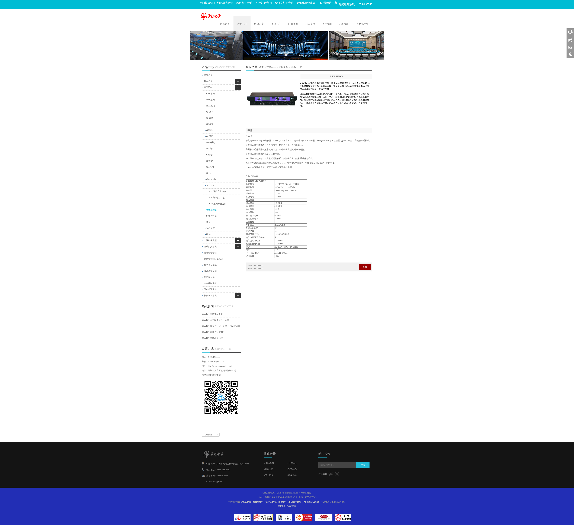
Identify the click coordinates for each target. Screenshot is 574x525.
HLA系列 (210, 106)
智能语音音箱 (210, 253)
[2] (287, 45)
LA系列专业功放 (217, 198)
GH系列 (209, 112)
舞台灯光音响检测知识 (212, 338)
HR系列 (209, 149)
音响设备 (283, 67)
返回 (365, 267)
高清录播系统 (210, 271)
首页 (261, 67)
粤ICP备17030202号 (287, 506)
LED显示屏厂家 (327, 2)
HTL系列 (210, 100)
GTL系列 (210, 93)
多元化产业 (362, 24)
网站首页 (225, 24)
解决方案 (259, 24)
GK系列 (209, 173)
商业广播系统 (210, 246)
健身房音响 (270, 502)
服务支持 (310, 24)
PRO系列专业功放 (217, 191)
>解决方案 (268, 469)
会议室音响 (245, 502)
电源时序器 (211, 216)
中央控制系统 (210, 283)
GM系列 (210, 167)
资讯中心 (276, 24)
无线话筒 (210, 228)
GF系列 (209, 118)
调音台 (209, 222)
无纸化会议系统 (306, 2)
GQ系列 (209, 136)
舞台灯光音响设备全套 (212, 314)
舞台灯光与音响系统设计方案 (215, 320)
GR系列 (209, 130)
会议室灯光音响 (284, 2)
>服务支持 (292, 475)
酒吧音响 (282, 502)
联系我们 (344, 24)
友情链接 (208, 435)
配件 (208, 234)
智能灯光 (208, 75)
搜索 (363, 465)
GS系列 (209, 124)
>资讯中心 (292, 469)
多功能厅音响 (294, 502)
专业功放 (210, 185)
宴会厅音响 (258, 502)
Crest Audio (211, 179)
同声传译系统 (210, 289)
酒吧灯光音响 (225, 2)
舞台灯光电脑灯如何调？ (213, 332)
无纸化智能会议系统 (213, 259)
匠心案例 (293, 24)
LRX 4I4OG (258, 268)
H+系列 (209, 161)
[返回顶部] (570, 55)
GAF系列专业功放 (217, 204)
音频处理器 (297, 67)
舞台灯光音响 (244, 2)
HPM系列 (210, 142)
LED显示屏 (209, 277)
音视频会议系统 (311, 502)
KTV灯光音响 (263, 2)
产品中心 (242, 24)
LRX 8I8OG (258, 265)
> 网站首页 (269, 463)
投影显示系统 (210, 295)
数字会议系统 (210, 265)
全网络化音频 (210, 240)
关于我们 (327, 24)
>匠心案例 (268, 475)
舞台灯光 (208, 81)
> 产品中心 (292, 463)
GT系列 (209, 155)
